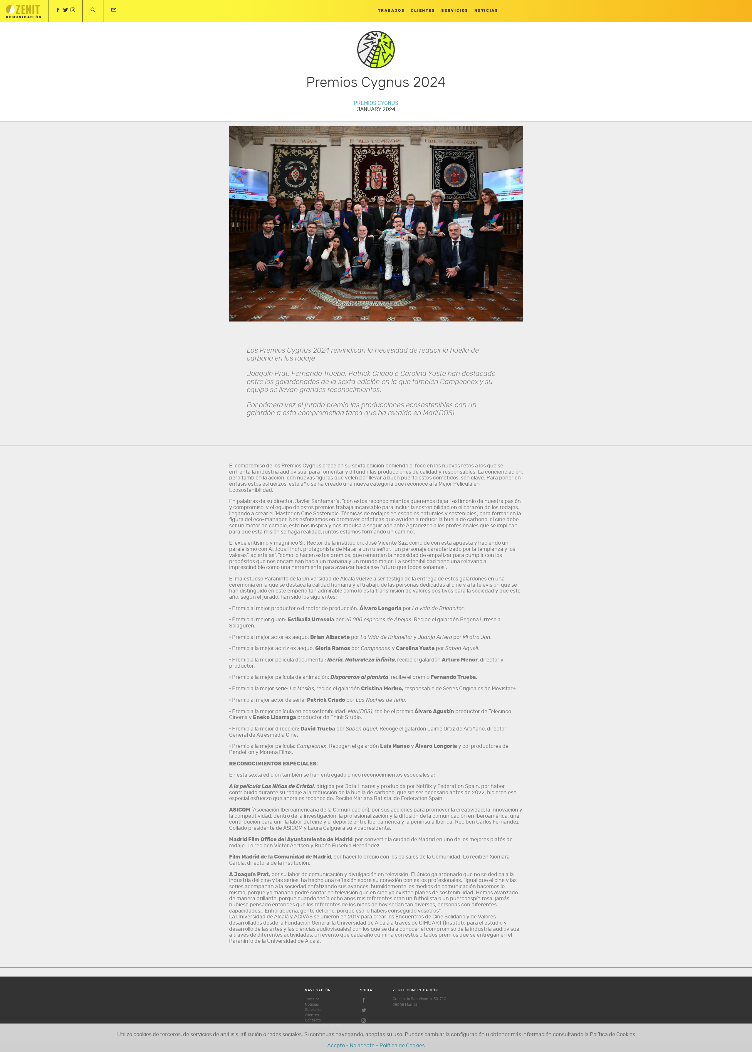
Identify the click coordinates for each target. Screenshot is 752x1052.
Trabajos (391, 11)
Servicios (455, 11)
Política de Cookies (402, 1045)
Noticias (486, 11)
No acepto (362, 1045)
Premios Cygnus (376, 103)
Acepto (336, 1045)
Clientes (423, 11)
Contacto (313, 1020)
